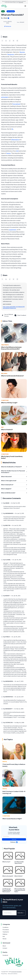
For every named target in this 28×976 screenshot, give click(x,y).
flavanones (10, 54)
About (4, 946)
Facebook (5, 955)
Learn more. (21, 2)
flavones (22, 52)
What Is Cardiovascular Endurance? (12, 376)
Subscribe (14, 839)
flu (12, 129)
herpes (8, 153)
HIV (17, 151)
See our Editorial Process (8, 315)
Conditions (5, 400)
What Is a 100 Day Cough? (9, 402)
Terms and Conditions (12, 973)
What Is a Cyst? (6, 861)
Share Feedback (21, 315)
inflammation (15, 139)
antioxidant (4, 97)
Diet (2, 427)
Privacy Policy (4, 973)
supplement (12, 229)
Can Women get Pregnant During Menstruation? (6, 890)
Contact (5, 948)
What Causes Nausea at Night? (12, 818)
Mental (4, 761)
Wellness (4, 373)
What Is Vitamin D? (7, 429)
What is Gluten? (18, 876)
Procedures (6, 929)
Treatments (5, 345)
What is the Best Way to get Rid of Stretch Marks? (19, 890)
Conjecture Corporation (16, 971)
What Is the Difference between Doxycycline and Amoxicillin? (11, 348)
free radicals (16, 104)
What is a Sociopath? (7, 876)
